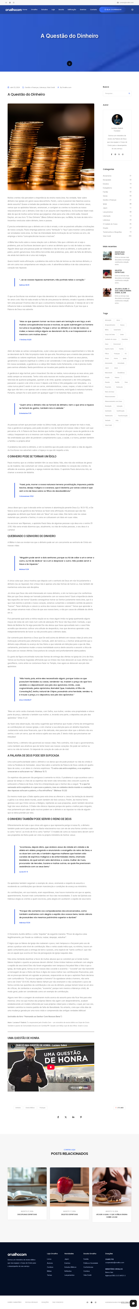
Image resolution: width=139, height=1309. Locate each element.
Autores (50, 1263)
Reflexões (68, 1271)
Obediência (121, 373)
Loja (53, 9)
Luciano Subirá (117, 128)
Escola (61, 9)
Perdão (117, 382)
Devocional (117, 344)
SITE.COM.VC (126, 1302)
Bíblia (106, 330)
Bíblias (49, 1271)
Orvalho (34, 9)
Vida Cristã (51, 87)
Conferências (88, 1267)
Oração (105, 228)
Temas (49, 1275)
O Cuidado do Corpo (110, 224)
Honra (116, 358)
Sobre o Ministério (15, 1302)
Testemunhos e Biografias (112, 232)
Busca (122, 325)
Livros (49, 1259)
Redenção (119, 387)
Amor (118, 320)
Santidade (108, 411)
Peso (126, 382)
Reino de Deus (109, 392)
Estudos (44, 9)
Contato (93, 9)
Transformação (123, 415)
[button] (112, 9)
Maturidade (108, 373)
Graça (107, 358)
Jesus (116, 368)
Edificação (72, 9)
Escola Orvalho (31, 1302)
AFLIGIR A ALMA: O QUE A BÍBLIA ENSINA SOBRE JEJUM (111, 1215)
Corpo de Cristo (110, 334)
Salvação (119, 406)
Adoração (108, 320)
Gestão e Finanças (31, 87)
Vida (117, 420)
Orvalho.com (66, 87)
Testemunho (109, 415)
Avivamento (107, 176)
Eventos (83, 9)
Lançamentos (108, 212)
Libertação (107, 216)
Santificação (120, 411)
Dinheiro (18, 1108)
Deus (106, 344)
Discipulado (107, 180)
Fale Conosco (57, 1302)
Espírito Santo (109, 349)
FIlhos (107, 353)
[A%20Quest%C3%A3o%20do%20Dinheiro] (58, 1117)
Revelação (108, 406)
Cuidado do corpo (111, 339)
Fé (125, 353)
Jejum (105, 208)
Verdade (107, 420)
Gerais (105, 196)
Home (24, 9)
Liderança (42, 87)
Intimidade (121, 363)
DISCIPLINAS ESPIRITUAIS (27, 1214)
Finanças (117, 353)
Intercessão (108, 363)
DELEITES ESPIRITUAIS (69, 1214)
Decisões (125, 339)
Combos (50, 1267)
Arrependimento (110, 325)
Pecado (107, 382)
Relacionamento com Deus (113, 401)
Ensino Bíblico (30, 1108)
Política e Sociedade (91, 1263)
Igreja (105, 204)
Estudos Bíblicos (70, 1267)
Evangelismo (107, 188)
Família (105, 192)
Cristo (122, 334)
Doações (45, 1302)
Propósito (108, 387)
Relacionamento (110, 396)
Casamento (117, 330)
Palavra (117, 377)
